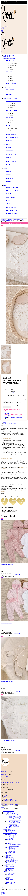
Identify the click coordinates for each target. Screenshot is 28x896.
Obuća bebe (12, 851)
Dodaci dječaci (9, 870)
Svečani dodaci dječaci (14, 825)
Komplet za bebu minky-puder (7, 564)
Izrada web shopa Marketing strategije (9, 804)
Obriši (12, 392)
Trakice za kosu (12, 848)
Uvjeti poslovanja (7, 798)
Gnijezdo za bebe (10, 874)
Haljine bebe (12, 840)
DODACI (8, 164)
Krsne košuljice (9, 827)
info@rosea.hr (4, 776)
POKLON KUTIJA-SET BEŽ (7, 681)
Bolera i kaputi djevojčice (15, 817)
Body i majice (12, 835)
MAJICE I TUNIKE (11, 154)
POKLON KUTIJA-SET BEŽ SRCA (8, 740)
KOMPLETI (9, 150)
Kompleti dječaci (10, 869)
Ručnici (8, 877)
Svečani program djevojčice (12, 814)
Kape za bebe (12, 849)
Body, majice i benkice (11, 834)
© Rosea (3, 803)
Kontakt (5, 796)
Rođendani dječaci (10, 831)
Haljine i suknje (9, 839)
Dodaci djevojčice (10, 864)
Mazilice (8, 878)
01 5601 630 (3, 771)
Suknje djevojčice (10, 861)
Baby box (8, 855)
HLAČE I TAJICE (11, 161)
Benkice (11, 838)
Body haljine (12, 837)
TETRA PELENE (10, 197)
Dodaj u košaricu (7, 407)
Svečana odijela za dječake (15, 822)
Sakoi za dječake (13, 824)
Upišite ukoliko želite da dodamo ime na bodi (14, 396)
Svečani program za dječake (12, 821)
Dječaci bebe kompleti (14, 846)
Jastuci (7, 881)
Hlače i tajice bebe (10, 852)
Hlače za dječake (10, 868)
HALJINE (8, 147)
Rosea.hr (3, 219)
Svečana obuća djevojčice (15, 820)
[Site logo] (8, 23)
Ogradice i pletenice (10, 882)
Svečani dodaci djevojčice (15, 818)
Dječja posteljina (10, 883)
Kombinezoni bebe (10, 853)
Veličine (7, 389)
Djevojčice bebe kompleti (6, 220)
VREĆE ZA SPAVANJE (12, 187)
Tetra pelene (9, 875)
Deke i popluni (9, 879)
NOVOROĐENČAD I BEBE (12, 219)
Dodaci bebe (9, 847)
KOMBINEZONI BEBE (12, 137)
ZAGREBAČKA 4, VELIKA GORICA (10, 782)
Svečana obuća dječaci (14, 826)
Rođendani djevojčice (11, 830)
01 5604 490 (3, 774)
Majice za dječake (10, 866)
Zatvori (2, 807)
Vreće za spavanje (10, 873)
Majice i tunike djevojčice (12, 860)
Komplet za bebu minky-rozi (6, 623)
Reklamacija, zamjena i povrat (10, 800)
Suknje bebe (12, 842)
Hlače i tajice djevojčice (11, 862)
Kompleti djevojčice (10, 859)
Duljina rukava (7, 392)
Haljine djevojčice (10, 857)
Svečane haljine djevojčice (15, 816)
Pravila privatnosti (7, 799)
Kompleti (21, 219)
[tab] (4, 422)
